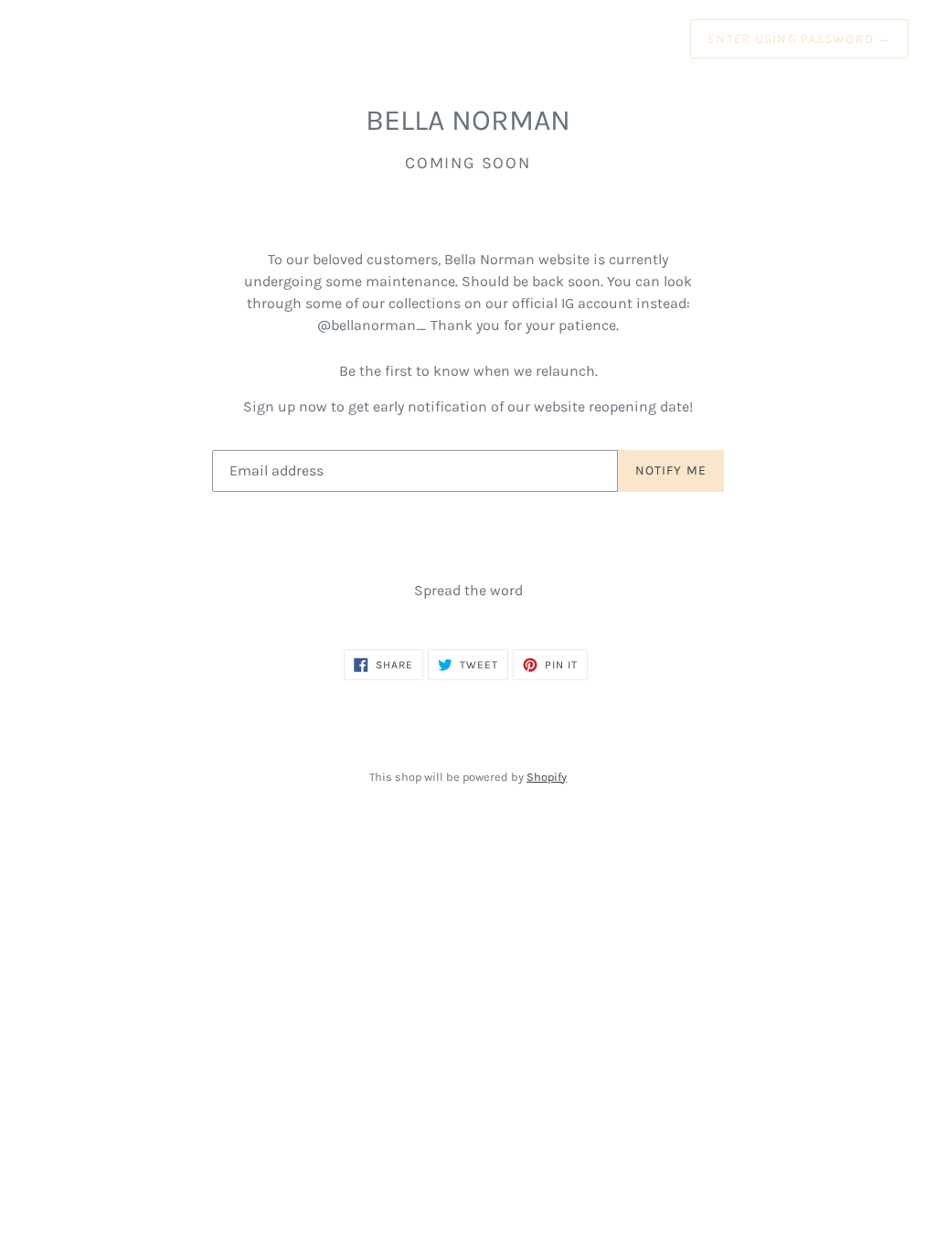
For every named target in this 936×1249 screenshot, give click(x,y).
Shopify (546, 777)
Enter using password (799, 39)
